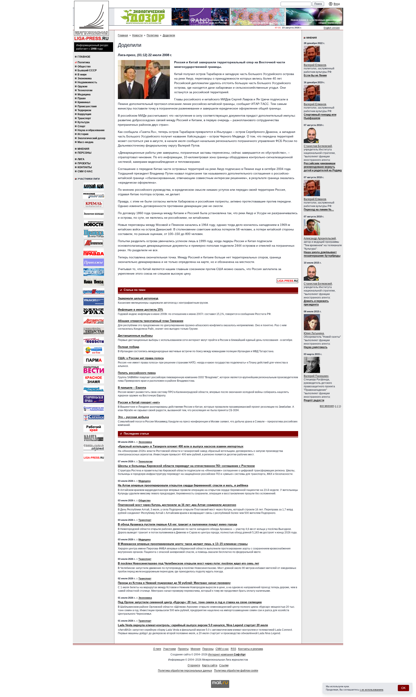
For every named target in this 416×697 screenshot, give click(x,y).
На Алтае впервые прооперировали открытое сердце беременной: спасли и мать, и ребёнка (183, 485)
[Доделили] (144, 79)
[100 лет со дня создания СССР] (257, 16)
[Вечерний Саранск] (93, 418)
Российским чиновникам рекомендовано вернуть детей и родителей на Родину (323, 167)
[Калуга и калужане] (93, 438)
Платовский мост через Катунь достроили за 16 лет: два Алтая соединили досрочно (177, 504)
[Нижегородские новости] (93, 224)
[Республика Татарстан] (93, 331)
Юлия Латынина (314, 333)
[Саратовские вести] (93, 272)
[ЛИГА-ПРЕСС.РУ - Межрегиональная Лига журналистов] (91, 21)
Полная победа (128, 346)
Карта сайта (209, 665)
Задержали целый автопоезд (138, 298)
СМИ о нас (85, 171)
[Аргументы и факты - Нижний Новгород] (93, 321)
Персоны (84, 152)
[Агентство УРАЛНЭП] (93, 301)
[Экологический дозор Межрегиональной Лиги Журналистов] (143, 16)
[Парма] (93, 360)
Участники (169, 648)
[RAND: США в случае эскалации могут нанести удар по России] (200, 16)
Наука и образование (91, 130)
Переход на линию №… (319, 209)
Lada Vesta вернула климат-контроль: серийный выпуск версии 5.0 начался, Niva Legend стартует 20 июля (193, 625)
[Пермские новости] (93, 340)
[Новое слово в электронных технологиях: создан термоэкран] (314, 16)
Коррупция (84, 114)
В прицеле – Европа (132, 387)
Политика (84, 62)
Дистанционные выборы (135, 335)
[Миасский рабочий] (93, 196)
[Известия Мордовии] (93, 292)
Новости (137, 35)
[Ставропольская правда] (93, 399)
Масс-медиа (85, 142)
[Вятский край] (93, 186)
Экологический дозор (91, 138)
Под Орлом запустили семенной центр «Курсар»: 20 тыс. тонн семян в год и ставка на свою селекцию (190, 602)
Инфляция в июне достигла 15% (140, 309)
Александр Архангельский (320, 238)
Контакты (85, 167)
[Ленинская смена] (93, 242)
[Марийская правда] (93, 252)
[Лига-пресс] (93, 457)
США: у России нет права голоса (141, 358)
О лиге (157, 648)
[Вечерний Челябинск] (93, 389)
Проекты (84, 163)
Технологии (85, 90)
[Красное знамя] (93, 379)
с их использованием (371, 689)
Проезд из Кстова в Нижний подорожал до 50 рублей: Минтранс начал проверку (174, 583)
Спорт (81, 126)
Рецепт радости (314, 400)
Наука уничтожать (315, 347)
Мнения (83, 148)
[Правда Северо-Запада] (93, 233)
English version (332, 27)
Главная (123, 35)
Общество (84, 66)
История (83, 134)
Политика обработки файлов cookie (236, 670)
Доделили (169, 35)
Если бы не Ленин (315, 75)
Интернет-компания (227, 654)
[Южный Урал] (93, 311)
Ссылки (224, 665)
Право (82, 98)
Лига (81, 159)
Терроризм (84, 110)
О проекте (194, 665)
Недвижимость (87, 82)
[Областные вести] (93, 370)
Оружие (83, 86)
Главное (84, 56)
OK (403, 688)
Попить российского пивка (137, 373)
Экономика (85, 78)
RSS (233, 648)
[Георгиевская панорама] (93, 409)
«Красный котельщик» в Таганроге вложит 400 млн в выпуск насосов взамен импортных (180, 446)
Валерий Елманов (315, 65)
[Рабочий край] (93, 428)
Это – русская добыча (133, 417)
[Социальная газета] (93, 448)
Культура (83, 122)
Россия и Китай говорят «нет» (139, 402)
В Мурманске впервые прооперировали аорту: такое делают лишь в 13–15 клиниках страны (183, 544)
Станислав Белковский (318, 146)
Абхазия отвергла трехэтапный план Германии (150, 320)
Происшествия (87, 106)
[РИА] (93, 204)
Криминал (84, 102)
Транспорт (84, 118)
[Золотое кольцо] (93, 214)
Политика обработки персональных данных (185, 670)
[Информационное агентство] (93, 262)
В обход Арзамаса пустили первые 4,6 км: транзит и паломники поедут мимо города (177, 524)
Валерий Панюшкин (316, 376)
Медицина (84, 94)
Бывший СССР (87, 70)
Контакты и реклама (250, 648)
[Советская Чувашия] (93, 350)
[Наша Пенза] (93, 282)
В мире (82, 74)
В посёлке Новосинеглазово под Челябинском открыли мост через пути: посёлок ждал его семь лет (188, 563)
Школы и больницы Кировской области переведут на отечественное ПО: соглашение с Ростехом (186, 465)
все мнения (327, 405)
